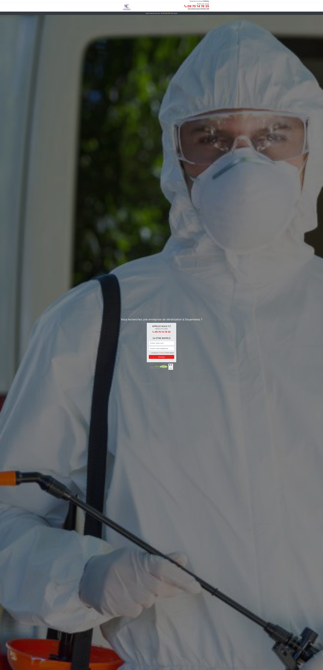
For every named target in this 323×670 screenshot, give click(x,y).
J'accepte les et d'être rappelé (162, 352)
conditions (161, 352)
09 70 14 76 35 (198, 6)
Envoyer (161, 357)
